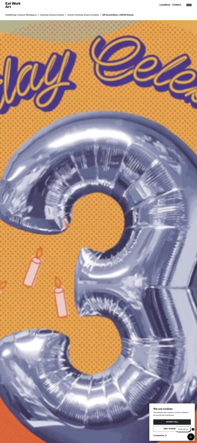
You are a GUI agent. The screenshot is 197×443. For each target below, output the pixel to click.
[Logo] (13, 5)
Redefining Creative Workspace (21, 15)
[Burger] (189, 5)
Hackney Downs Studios (52, 15)
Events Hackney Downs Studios (83, 15)
